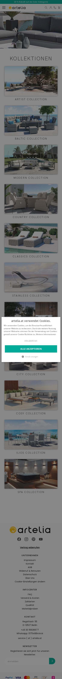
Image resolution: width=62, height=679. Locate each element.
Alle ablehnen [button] (31, 341)
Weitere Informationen (46, 334)
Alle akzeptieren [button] (31, 348)
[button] (31, 356)
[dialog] (31, 339)
